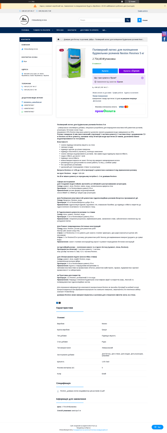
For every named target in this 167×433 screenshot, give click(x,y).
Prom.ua (94, 426)
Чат (159, 427)
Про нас (60, 30)
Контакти (72, 30)
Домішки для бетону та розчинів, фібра (79, 39)
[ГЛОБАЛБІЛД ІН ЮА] (24, 24)
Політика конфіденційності (99, 430)
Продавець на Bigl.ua (83, 428)
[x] (60, 303)
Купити (105, 71)
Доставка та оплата (89, 30)
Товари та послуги (41, 30)
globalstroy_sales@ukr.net (32, 102)
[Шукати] (128, 20)
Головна (25, 30)
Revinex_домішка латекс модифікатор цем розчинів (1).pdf (82, 391)
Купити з (127, 71)
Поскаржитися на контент (81, 430)
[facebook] (57, 303)
